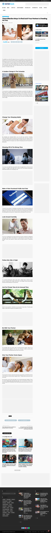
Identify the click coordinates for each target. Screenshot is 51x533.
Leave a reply (6, 433)
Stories (20, 446)
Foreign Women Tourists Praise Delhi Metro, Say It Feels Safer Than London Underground (27, 495)
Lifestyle (13, 7)
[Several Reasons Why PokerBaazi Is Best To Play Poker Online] (37, 494)
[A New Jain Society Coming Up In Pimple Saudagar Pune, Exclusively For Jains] (37, 499)
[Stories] (45, 35)
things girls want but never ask (13, 380)
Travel (9, 512)
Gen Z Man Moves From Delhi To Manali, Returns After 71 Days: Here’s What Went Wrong (28, 517)
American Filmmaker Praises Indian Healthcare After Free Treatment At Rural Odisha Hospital (41, 88)
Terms (38, 531)
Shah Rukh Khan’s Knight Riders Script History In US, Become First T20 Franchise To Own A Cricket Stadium (41, 99)
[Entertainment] (38, 32)
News (8, 7)
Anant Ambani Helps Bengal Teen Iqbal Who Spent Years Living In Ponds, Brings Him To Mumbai (28, 502)
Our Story (4, 0)
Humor (10, 504)
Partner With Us (13, 0)
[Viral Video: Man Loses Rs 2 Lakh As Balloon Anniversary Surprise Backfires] (9, 458)
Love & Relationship (5, 16)
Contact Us (47, 531)
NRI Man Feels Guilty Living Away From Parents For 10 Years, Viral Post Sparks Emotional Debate (25, 450)
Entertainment (20, 7)
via (2, 89)
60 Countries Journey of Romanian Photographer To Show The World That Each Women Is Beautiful (26, 427)
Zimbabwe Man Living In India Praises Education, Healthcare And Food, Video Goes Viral (28, 510)
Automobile (8, 499)
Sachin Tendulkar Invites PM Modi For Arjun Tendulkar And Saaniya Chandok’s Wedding (25, 465)
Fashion (10, 501)
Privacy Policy (42, 531)
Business (13, 499)
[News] (45, 32)
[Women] (38, 35)
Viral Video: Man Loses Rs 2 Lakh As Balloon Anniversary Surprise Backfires (9, 465)
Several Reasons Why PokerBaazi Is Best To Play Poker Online (44, 494)
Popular (4, 510)
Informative (35, 7)
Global (40, 7)
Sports (45, 7)
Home (4, 7)
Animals (4, 499)
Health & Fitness (5, 504)
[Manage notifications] (48, 531)
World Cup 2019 (5, 515)
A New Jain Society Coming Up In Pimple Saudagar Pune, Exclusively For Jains (44, 500)
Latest (8, 507)
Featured (4, 502)
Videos (4, 462)
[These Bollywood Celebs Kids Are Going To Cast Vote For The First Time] (37, 506)
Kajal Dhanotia (5, 22)
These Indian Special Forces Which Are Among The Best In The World (9, 427)
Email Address (37, 42)
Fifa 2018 (8, 502)
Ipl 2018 (4, 507)
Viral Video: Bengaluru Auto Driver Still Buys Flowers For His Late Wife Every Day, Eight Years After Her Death (9, 450)
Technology (27, 7)
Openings (8, 0)
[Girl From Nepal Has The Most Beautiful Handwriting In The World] (37, 512)
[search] (48, 1)
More (4, 10)
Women (7, 514)
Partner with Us (34, 531)
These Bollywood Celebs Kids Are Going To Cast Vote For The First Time (44, 507)
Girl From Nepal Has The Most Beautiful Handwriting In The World (44, 513)
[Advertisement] (37, 3)
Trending (4, 446)
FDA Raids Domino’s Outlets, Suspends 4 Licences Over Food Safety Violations (41, 93)
